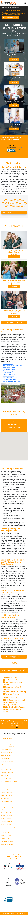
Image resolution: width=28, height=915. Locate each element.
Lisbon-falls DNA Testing (7, 784)
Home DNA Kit (11, 698)
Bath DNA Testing (5, 798)
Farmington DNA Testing (7, 807)
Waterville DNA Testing (6, 769)
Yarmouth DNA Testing (6, 795)
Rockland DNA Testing (6, 818)
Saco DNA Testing (5, 758)
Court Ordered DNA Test (10, 377)
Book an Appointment (14, 657)
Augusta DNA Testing (6, 764)
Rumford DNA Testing (6, 832)
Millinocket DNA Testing (7, 841)
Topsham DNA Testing (6, 792)
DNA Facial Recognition (10, 379)
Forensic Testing (12, 694)
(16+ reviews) (19, 147)
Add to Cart (14, 59)
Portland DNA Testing (6, 738)
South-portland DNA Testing (8, 746)
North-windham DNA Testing (8, 827)
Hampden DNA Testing (6, 812)
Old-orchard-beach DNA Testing (9, 781)
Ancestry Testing (8, 371)
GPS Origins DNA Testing (15, 707)
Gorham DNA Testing (6, 766)
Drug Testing (7, 372)
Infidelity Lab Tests (8, 376)
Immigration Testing (9, 369)
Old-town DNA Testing (6, 815)
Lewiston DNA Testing (6, 741)
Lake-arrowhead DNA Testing (8, 847)
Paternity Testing (8, 364)
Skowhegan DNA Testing (7, 801)
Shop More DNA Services (14, 322)
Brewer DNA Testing (6, 789)
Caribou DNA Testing (6, 809)
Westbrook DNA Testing (7, 761)
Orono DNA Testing (5, 775)
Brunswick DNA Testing (6, 755)
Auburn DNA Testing (6, 749)
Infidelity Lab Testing (13, 680)
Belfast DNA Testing (6, 824)
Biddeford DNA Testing (6, 752)
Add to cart (14, 257)
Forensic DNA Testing (9, 374)
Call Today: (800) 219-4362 (13, 10)
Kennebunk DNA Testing (7, 772)
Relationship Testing (9, 367)
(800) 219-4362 (14, 727)
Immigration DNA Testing (15, 692)
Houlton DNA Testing (6, 829)
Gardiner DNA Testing (6, 835)
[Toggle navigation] (25, 3)
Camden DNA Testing (6, 838)
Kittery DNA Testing (6, 778)
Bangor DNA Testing (6, 744)
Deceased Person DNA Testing (12, 381)
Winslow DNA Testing (6, 804)
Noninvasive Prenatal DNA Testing (13, 365)
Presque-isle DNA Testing (7, 786)
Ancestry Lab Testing (13, 678)
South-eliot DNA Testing (7, 821)
